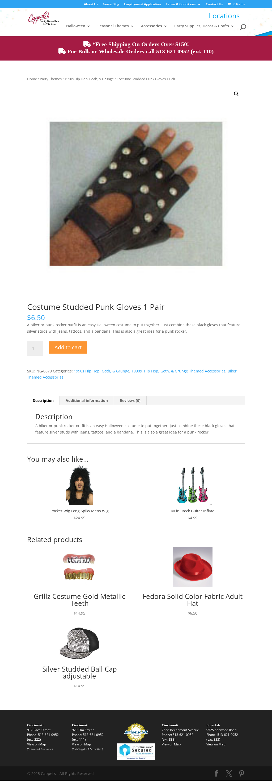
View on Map (36, 744)
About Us (91, 4)
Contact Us (214, 4)
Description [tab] (43, 400)
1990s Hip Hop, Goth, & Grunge (89, 78)
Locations (224, 15)
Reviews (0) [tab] (130, 400)
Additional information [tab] (87, 400)
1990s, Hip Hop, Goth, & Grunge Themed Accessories (178, 371)
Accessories (151, 26)
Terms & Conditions (181, 4)
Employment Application (142, 4)
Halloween (75, 26)
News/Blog (111, 4)
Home (32, 78)
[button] (236, 94)
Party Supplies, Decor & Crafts (201, 26)
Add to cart (68, 347)
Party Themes (51, 78)
